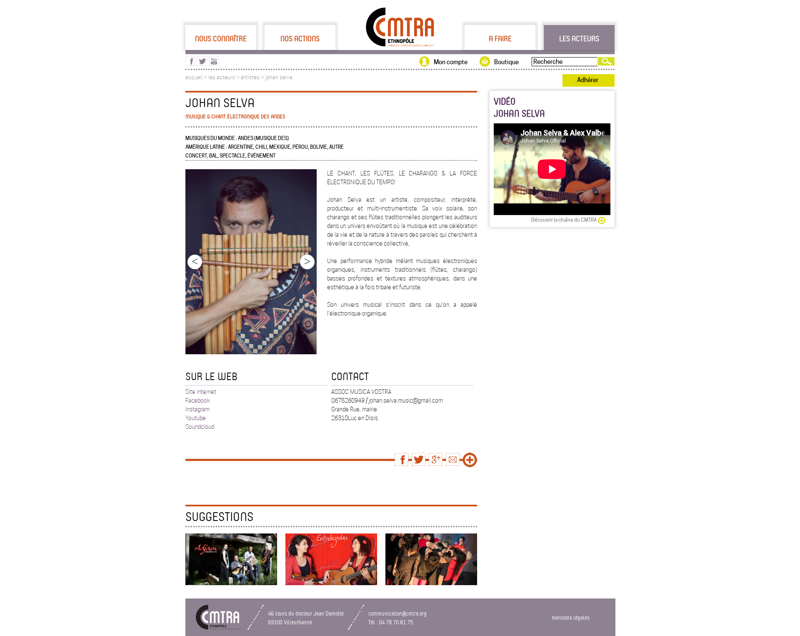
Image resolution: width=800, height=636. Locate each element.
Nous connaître (221, 38)
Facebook (197, 400)
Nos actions (300, 38)
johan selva (278, 77)
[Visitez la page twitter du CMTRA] (202, 63)
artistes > (253, 77)
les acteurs (221, 77)
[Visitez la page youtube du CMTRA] (214, 63)
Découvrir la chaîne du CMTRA (564, 220)
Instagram (197, 409)
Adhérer (587, 80)
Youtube (195, 418)
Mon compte (451, 62)
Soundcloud (199, 426)
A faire (500, 38)
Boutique (506, 62)
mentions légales (571, 617)
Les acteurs (579, 38)
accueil (193, 77)
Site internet (200, 391)
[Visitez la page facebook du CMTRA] (190, 63)
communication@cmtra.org (397, 613)
